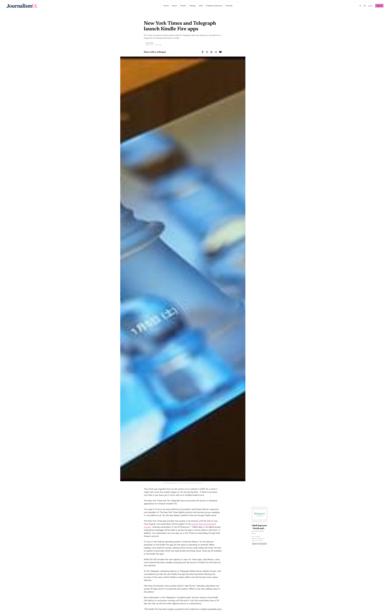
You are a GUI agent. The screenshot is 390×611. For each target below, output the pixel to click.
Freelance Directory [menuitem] (214, 5)
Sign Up (379, 6)
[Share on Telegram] (215, 52)
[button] (360, 5)
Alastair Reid (149, 43)
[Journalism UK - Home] (82, 6)
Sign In (370, 6)
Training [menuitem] (192, 5)
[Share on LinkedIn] (211, 52)
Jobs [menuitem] (201, 5)
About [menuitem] (174, 5)
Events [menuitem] (183, 5)
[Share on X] (207, 52)
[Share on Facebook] (202, 52)
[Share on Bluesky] (220, 52)
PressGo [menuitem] (228, 5)
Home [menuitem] (166, 5)
